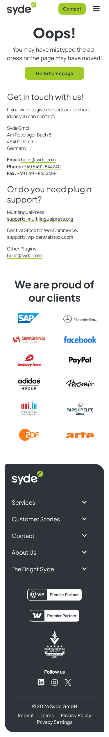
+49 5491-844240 (42, 166)
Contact (72, 9)
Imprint (26, 715)
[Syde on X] (68, 682)
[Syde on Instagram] (54, 682)
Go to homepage (54, 73)
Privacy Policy (76, 715)
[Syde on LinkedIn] (41, 682)
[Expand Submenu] (84, 502)
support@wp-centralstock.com (40, 237)
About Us (24, 552)
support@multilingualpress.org (40, 219)
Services (23, 502)
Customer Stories (36, 519)
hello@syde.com (38, 159)
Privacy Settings (54, 722)
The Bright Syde (33, 568)
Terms (47, 715)
